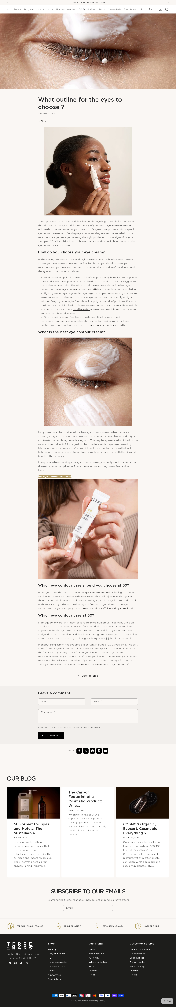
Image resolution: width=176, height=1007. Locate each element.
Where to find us (98, 962)
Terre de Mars (82, 1001)
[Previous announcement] (8, 2)
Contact (93, 970)
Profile (133, 975)
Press (92, 975)
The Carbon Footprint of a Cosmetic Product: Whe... (85, 799)
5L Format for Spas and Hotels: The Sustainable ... (31, 829)
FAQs (91, 966)
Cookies (134, 970)
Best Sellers (54, 979)
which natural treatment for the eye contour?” (101, 664)
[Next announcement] (168, 2)
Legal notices (137, 958)
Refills (51, 971)
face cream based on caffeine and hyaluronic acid (105, 608)
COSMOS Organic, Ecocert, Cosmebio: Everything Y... (140, 829)
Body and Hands (56, 954)
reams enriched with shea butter (107, 325)
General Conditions (140, 949)
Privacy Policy (137, 953)
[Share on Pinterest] (92, 751)
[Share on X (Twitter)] (86, 751)
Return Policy (137, 966)
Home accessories (58, 962)
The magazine (96, 954)
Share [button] (44, 121)
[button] (17, 9)
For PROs (94, 958)
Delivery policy (138, 962)
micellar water (81, 309)
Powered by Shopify (97, 1001)
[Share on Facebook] (79, 751)
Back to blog (90, 675)
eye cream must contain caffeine (81, 289)
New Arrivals (54, 975)
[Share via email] (105, 751)
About (92, 949)
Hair (50, 958)
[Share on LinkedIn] (99, 751)
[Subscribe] (110, 908)
